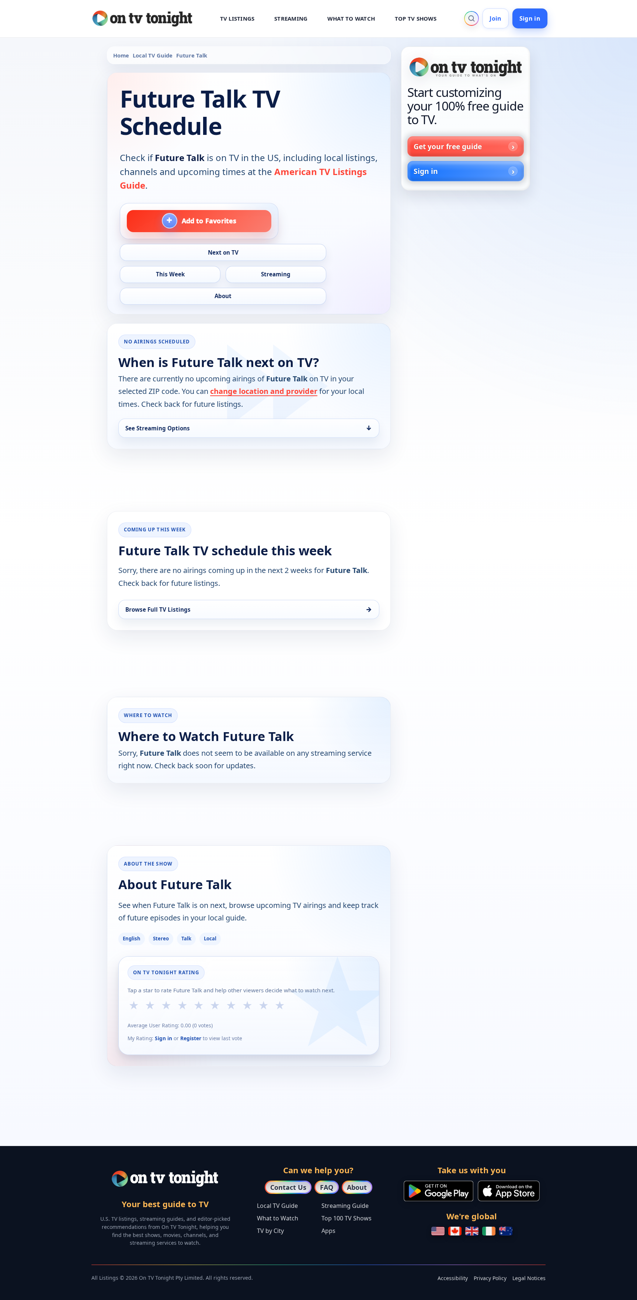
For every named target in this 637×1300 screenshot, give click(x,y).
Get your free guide (448, 146)
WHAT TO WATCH (351, 18)
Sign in (529, 18)
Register (190, 1038)
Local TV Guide (153, 55)
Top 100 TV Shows (346, 1218)
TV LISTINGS (237, 18)
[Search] (471, 18)
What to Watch (277, 1218)
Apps (328, 1231)
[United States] (438, 1231)
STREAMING (290, 18)
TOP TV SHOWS (416, 18)
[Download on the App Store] (509, 1191)
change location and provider (263, 391)
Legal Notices (529, 1278)
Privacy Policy (490, 1278)
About (357, 1187)
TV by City (270, 1231)
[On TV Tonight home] (465, 67)
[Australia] (505, 1231)
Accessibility (453, 1278)
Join (495, 18)
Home (121, 55)
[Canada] (455, 1231)
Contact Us (288, 1187)
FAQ (326, 1187)
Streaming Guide (345, 1206)
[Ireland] (488, 1231)
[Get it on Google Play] (438, 1191)
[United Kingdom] (471, 1231)
